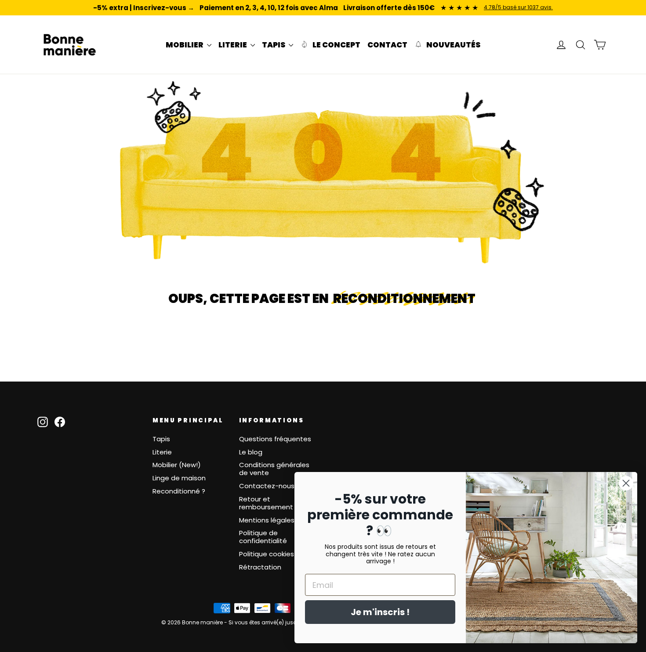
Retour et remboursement (266, 503)
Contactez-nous (266, 485)
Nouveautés (452, 45)
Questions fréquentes (275, 438)
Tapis (161, 438)
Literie (162, 452)
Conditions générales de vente (274, 468)
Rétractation (260, 567)
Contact (387, 45)
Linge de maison (179, 478)
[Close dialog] (626, 483)
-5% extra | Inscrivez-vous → (143, 7)
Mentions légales (266, 520)
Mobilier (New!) (176, 464)
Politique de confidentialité (263, 536)
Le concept (335, 45)
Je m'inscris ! (380, 612)
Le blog (250, 452)
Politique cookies (266, 553)
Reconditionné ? (178, 491)
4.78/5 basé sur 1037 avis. (518, 7)
